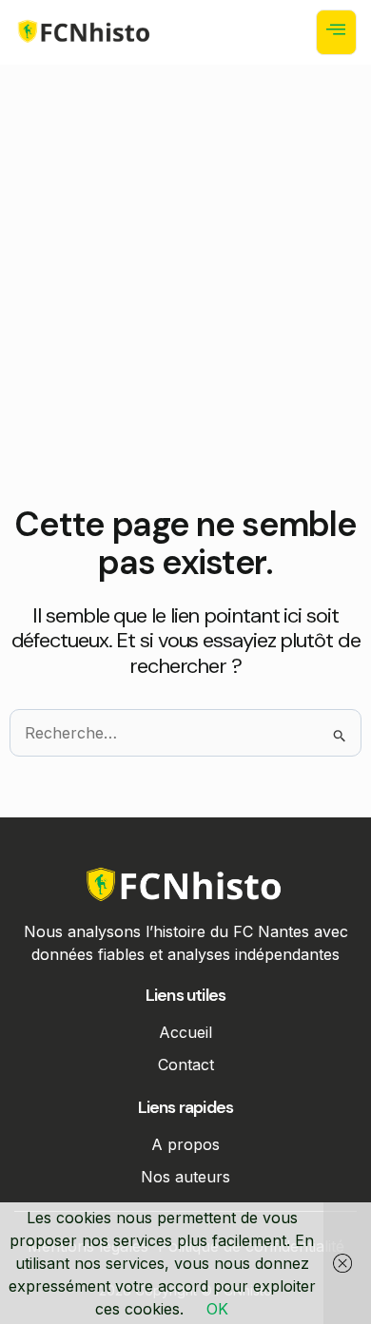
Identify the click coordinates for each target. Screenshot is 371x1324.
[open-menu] (336, 32)
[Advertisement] (185, 310)
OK (217, 1308)
